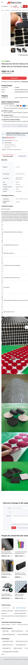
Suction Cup (4, 613)
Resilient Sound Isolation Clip (21, 610)
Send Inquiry (14, 78)
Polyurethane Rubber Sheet (9, 634)
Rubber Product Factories (21, 641)
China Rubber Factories (8, 641)
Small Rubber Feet (7, 648)
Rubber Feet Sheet (18, 648)
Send (14, 527)
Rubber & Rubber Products (16, 10)
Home (2, 10)
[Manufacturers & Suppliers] (14, 2)
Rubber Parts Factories (8, 644)
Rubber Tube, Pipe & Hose (17, 631)
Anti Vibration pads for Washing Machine (8, 616)
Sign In (3, 149)
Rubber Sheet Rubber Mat (20, 613)
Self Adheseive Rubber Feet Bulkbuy (10, 651)
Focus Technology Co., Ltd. (18, 659)
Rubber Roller (6, 631)
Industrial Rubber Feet (21, 644)
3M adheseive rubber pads (7, 610)
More (2, 654)
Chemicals (7, 10)
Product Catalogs (22, 608)
